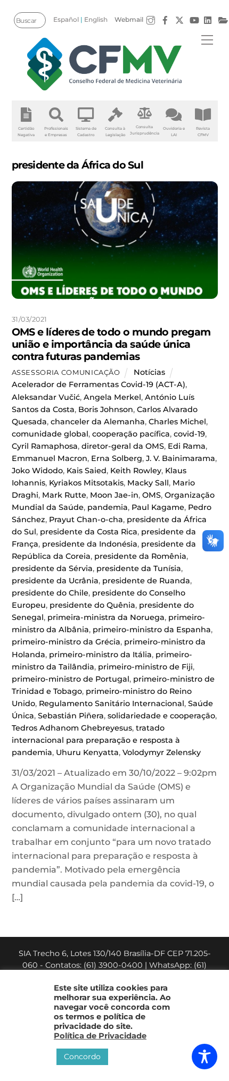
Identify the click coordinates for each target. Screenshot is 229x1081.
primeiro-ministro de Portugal (70, 679)
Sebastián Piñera (71, 715)
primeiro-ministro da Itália (100, 654)
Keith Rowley (135, 470)
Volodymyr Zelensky (161, 752)
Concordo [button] (82, 1056)
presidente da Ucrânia (55, 580)
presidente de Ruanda (146, 580)
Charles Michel (177, 421)
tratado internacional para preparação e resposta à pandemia (96, 740)
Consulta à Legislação (115, 131)
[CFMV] (104, 64)
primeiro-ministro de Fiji (145, 667)
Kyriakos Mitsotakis (86, 483)
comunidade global (50, 434)
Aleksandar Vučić (46, 397)
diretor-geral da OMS (122, 446)
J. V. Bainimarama (180, 458)
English (96, 19)
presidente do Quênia (92, 605)
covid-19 (189, 434)
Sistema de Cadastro (86, 131)
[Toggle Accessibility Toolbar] (204, 1056)
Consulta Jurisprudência (144, 130)
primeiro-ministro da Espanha (152, 629)
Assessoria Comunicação (66, 372)
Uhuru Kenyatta (87, 752)
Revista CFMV (203, 131)
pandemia (107, 507)
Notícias (149, 372)
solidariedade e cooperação (161, 715)
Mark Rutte (64, 495)
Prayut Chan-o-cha (86, 519)
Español (66, 19)
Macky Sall (148, 483)
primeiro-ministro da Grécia (66, 642)
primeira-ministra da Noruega (106, 617)
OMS (151, 495)
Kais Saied (87, 470)
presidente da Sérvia (52, 568)
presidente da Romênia (140, 556)
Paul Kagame (158, 507)
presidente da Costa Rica (88, 532)
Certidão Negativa (26, 131)
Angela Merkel (112, 397)
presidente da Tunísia (138, 568)
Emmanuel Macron (49, 458)
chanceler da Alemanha (98, 421)
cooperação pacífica (131, 434)
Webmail (128, 19)
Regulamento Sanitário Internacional (111, 703)
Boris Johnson (105, 409)
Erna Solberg (116, 458)
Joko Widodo (37, 470)
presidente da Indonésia (89, 544)
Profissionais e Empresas (56, 131)
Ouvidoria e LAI (174, 131)
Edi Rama (187, 446)
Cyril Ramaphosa (45, 446)
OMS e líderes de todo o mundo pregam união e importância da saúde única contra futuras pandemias (111, 344)
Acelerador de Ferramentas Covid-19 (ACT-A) (98, 384)
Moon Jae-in (114, 495)
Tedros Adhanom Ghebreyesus (72, 728)
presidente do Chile (50, 593)
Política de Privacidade (100, 1036)
